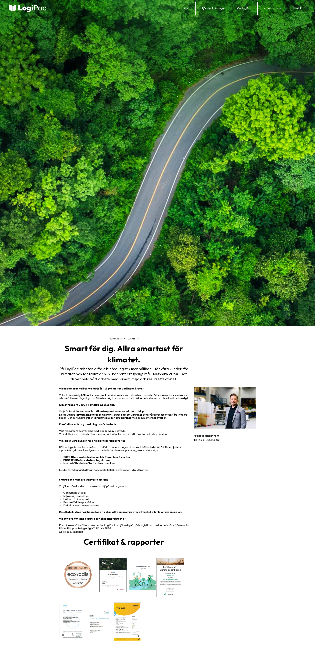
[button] (213, 8)
